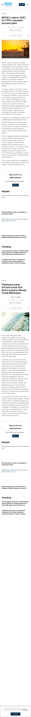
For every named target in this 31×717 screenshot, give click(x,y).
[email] (20, 35)
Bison (18, 297)
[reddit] (18, 35)
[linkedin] (13, 35)
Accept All (15, 714)
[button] (3, 4)
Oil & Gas (4, 13)
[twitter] (15, 35)
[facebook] (10, 35)
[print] (28, 35)
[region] (15, 711)
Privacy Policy (25, 710)
